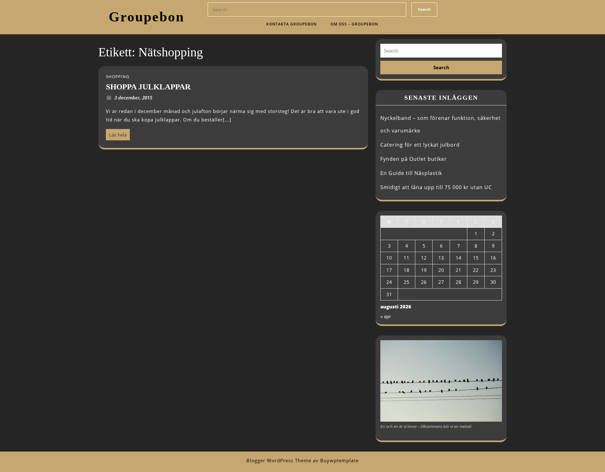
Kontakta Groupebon (291, 24)
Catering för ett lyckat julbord (420, 144)
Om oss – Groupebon (354, 24)
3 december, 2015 (133, 97)
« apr (385, 316)
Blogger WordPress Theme (278, 460)
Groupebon (146, 17)
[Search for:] (441, 51)
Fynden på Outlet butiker (413, 158)
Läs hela (116, 133)
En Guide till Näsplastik (411, 173)
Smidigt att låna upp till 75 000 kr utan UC (436, 187)
